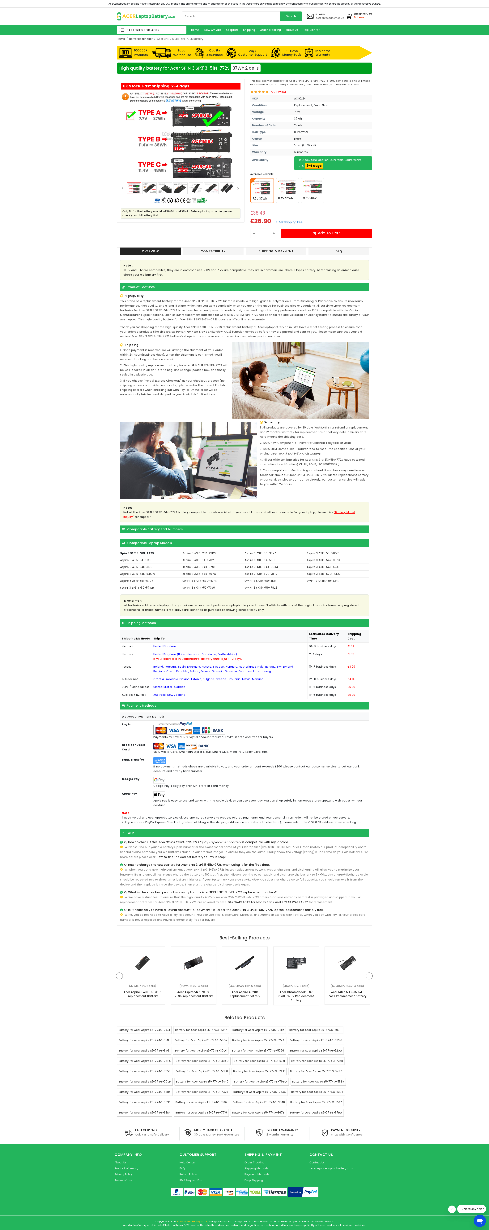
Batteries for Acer (141, 39)
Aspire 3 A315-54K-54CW (137, 574)
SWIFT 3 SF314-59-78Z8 (261, 588)
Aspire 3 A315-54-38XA (260, 553)
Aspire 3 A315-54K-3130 (136, 567)
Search (291, 16)
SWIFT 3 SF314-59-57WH (137, 588)
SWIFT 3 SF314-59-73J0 (198, 588)
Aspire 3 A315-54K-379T (199, 567)
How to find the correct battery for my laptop (190, 857)
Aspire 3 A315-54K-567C (199, 574)
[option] (180, 135)
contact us (301, 479)
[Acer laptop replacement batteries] (146, 16)
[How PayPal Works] (303, 1192)
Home (121, 39)
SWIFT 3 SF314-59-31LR (260, 581)
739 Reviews (278, 92)
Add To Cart (329, 233)
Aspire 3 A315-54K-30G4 (324, 560)
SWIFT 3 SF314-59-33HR (323, 581)
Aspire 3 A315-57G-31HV (260, 574)
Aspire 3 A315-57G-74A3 (324, 574)
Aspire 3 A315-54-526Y (198, 560)
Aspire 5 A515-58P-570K (136, 581)
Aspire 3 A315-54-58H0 (260, 560)
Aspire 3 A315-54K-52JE (323, 567)
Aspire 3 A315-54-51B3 (135, 560)
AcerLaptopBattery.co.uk (192, 1221)
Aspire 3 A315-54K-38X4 (261, 567)
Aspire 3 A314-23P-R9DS (199, 553)
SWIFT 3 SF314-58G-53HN (199, 581)
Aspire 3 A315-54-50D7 (323, 553)
